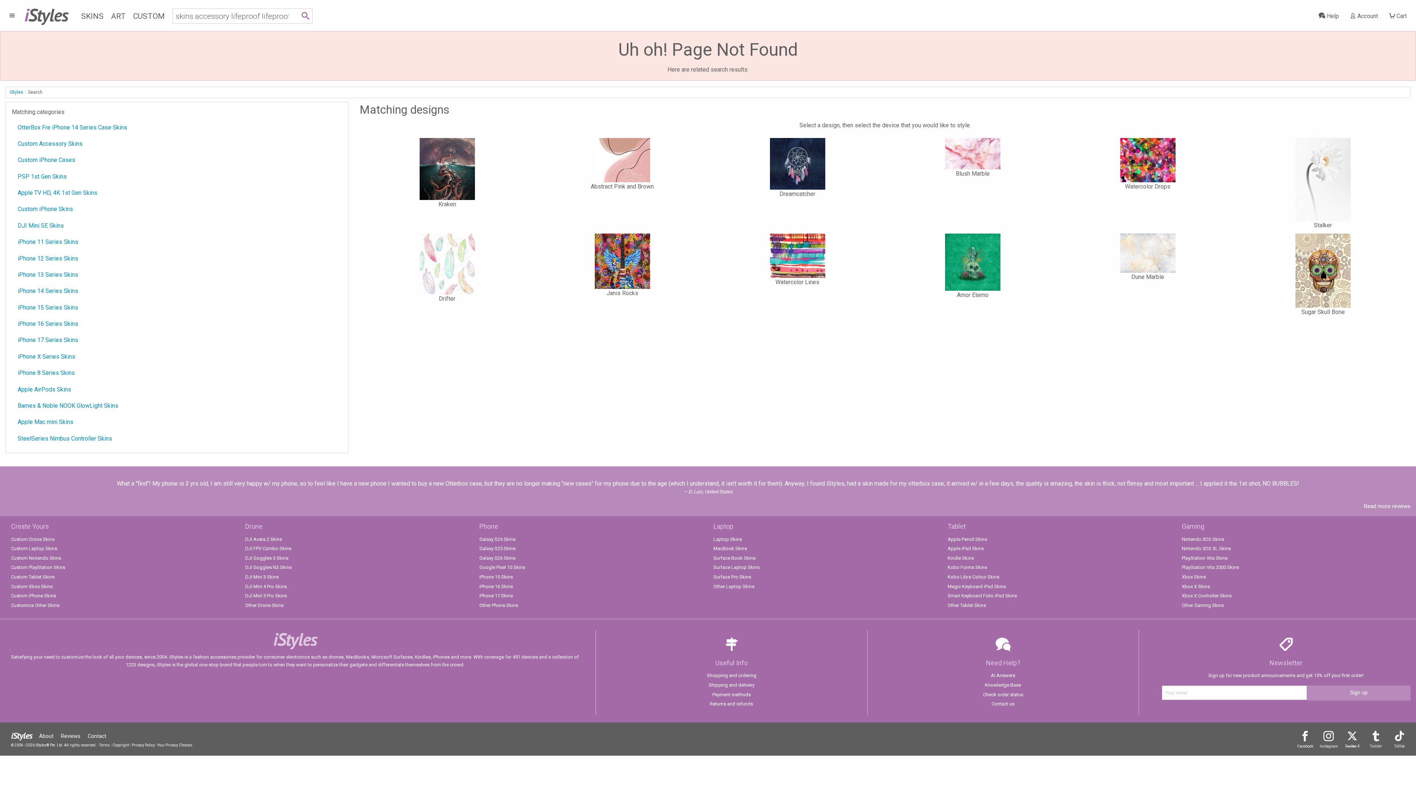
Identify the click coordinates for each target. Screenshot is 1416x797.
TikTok (1399, 746)
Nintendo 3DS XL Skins (1206, 548)
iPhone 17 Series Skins (48, 340)
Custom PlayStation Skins (38, 567)
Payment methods (731, 694)
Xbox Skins (1194, 577)
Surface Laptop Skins (737, 567)
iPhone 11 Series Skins (48, 241)
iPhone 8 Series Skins (46, 372)
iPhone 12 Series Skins (48, 258)
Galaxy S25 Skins (497, 548)
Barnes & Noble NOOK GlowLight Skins (68, 405)
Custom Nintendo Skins (36, 558)
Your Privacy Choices (174, 745)
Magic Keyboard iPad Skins (977, 586)
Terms (104, 745)
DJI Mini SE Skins (41, 225)
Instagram (1329, 746)
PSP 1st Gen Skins (42, 176)
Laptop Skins (728, 539)
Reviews (70, 736)
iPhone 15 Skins (496, 577)
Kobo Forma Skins (967, 567)
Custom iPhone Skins (45, 209)
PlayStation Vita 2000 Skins (1210, 567)
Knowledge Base (1003, 685)
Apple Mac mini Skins (45, 421)
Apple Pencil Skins (967, 539)
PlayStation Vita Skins (1205, 558)
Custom (149, 16)
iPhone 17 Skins (496, 595)
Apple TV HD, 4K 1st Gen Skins (57, 192)
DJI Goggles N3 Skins (268, 567)
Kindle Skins (961, 558)
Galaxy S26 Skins (497, 558)
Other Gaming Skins (1203, 605)
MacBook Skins (730, 548)
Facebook (1305, 746)
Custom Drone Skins (33, 539)
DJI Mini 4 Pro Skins (266, 586)
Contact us (1003, 704)
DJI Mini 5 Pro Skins (266, 595)
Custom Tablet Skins (33, 577)
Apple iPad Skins (966, 548)
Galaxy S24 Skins (497, 539)
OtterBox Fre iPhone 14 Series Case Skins (72, 127)
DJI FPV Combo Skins (268, 548)
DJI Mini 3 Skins (262, 577)
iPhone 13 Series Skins (48, 274)
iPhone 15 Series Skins (48, 307)
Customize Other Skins (35, 605)
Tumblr (1376, 746)
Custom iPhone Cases (46, 159)
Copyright (120, 745)
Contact (97, 736)
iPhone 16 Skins (496, 586)
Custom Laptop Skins (34, 548)
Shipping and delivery (731, 685)
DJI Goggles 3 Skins (266, 558)
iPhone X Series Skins (46, 356)
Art (118, 16)
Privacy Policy (143, 745)
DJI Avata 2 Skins (263, 539)
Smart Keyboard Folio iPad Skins (982, 595)
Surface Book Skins (735, 558)
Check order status (1003, 694)
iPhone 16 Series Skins (48, 323)
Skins (92, 16)
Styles (46, 14)
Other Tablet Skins (967, 605)
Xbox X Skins (1196, 586)
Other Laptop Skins (734, 586)
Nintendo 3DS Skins (1203, 539)
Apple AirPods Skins (44, 389)
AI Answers (1003, 675)
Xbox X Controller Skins (1207, 595)
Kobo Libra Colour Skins (973, 577)
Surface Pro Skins (732, 577)
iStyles (16, 92)
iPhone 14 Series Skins (48, 290)
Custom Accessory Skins (50, 143)
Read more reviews (1387, 506)
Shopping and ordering (731, 675)
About (46, 736)
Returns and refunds (731, 704)
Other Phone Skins (498, 605)
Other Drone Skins (264, 605)
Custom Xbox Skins (32, 586)
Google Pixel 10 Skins (502, 567)
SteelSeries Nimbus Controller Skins (65, 438)
